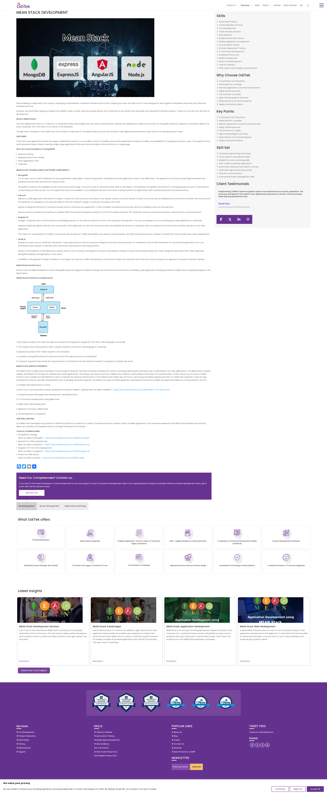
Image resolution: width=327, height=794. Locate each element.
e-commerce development (231, 51)
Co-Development (26, 732)
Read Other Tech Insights (34, 670)
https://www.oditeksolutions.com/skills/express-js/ (67, 444)
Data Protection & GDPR (184, 752)
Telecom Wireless (104, 732)
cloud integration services (231, 25)
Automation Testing (105, 736)
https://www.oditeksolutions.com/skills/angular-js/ (67, 451)
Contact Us (178, 744)
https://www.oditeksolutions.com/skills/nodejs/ (64, 458)
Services (245, 5)
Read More (24, 661)
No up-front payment (49, 506)
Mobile (277, 5)
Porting (21, 744)
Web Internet (290, 5)
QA (301, 5)
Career (176, 740)
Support (22, 752)
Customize (280, 789)
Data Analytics (102, 744)
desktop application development (234, 41)
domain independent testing (232, 48)
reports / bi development (230, 61)
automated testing (228, 21)
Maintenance (24, 748)
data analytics (225, 35)
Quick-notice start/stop (75, 506)
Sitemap (177, 748)
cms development (227, 28)
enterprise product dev (229, 55)
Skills (257, 5)
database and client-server (231, 38)
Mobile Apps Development (108, 740)
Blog (175, 736)
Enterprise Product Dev (106, 755)
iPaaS (265, 5)
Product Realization (27, 736)
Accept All (315, 789)
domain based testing (229, 45)
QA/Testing (23, 740)
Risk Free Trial (32, 492)
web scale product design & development (238, 68)
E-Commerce (102, 748)
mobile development (228, 58)
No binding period (26, 506)
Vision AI (231, 5)
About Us (177, 732)
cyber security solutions (230, 31)
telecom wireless (227, 64)
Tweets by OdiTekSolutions (261, 732)
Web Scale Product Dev (106, 752)
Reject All (298, 789)
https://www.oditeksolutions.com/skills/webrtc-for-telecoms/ (141, 389)
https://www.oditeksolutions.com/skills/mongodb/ (67, 438)
